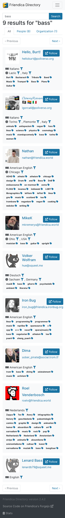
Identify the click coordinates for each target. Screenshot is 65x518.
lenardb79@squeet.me (36, 467)
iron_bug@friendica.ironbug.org (42, 307)
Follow (52, 53)
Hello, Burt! (31, 52)
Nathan (28, 151)
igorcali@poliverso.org (37, 108)
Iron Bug (29, 300)
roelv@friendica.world (36, 400)
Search (55, 16)
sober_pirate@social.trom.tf (40, 357)
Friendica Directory (24, 5)
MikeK (27, 218)
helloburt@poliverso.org (38, 58)
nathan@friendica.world (37, 157)
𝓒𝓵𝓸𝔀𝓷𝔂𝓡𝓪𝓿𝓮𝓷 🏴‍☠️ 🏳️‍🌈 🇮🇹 (32, 100)
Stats (8, 513)
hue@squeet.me (32, 265)
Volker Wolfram (29, 258)
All (9, 31)
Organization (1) (46, 31)
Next (56, 41)
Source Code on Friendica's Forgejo (27, 506)
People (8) (24, 31)
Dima (26, 350)
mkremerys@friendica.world (40, 224)
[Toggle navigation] (57, 5)
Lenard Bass (32, 460)
